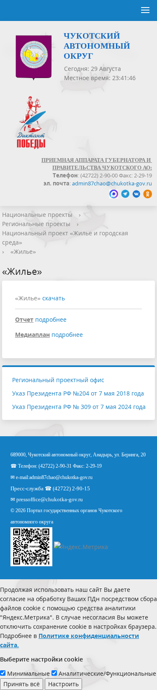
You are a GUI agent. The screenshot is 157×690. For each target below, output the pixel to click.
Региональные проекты (36, 224)
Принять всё (21, 684)
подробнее (51, 319)
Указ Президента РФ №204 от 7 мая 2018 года (78, 393)
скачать (53, 298)
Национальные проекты (37, 215)
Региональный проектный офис (58, 380)
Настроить (63, 684)
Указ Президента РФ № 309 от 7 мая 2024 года (79, 407)
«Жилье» (23, 251)
